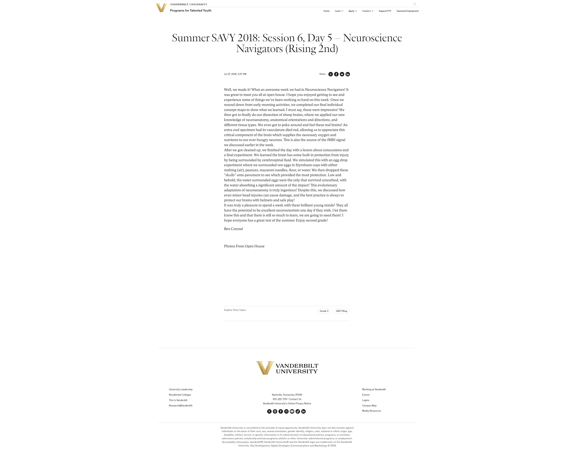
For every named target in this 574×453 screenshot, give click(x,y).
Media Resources (371, 411)
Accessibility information (235, 442)
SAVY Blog (341, 311)
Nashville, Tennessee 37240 (287, 395)
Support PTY (385, 11)
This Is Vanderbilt (178, 400)
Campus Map (369, 406)
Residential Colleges (180, 395)
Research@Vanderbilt (180, 406)
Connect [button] (366, 11)
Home (327, 11)
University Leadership (181, 389)
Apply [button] (351, 11)
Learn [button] (338, 11)
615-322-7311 (280, 399)
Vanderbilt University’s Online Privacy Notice (287, 403)
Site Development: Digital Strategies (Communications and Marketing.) (288, 446)
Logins (365, 400)
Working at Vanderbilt (374, 389)
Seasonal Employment (408, 11)
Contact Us (295, 399)
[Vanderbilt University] (287, 368)
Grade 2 (324, 311)
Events (366, 395)
